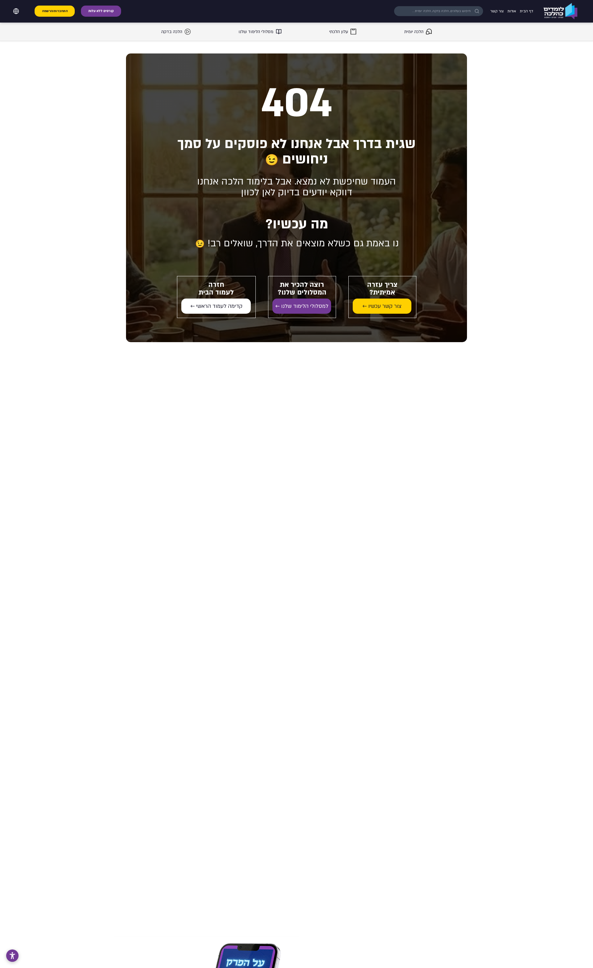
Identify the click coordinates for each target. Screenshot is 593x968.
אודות (511, 11)
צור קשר (497, 11)
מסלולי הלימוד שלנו (255, 32)
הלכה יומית (413, 32)
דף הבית (526, 11)
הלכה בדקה (171, 32)
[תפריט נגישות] (12, 955)
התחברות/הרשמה (55, 11)
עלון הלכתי (338, 32)
